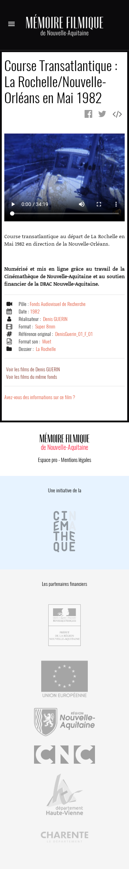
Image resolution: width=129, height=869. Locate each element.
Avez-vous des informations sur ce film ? (39, 397)
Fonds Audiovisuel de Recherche (58, 304)
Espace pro (47, 459)
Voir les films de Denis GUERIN (33, 369)
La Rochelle (46, 349)
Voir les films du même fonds (31, 376)
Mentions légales (76, 459)
